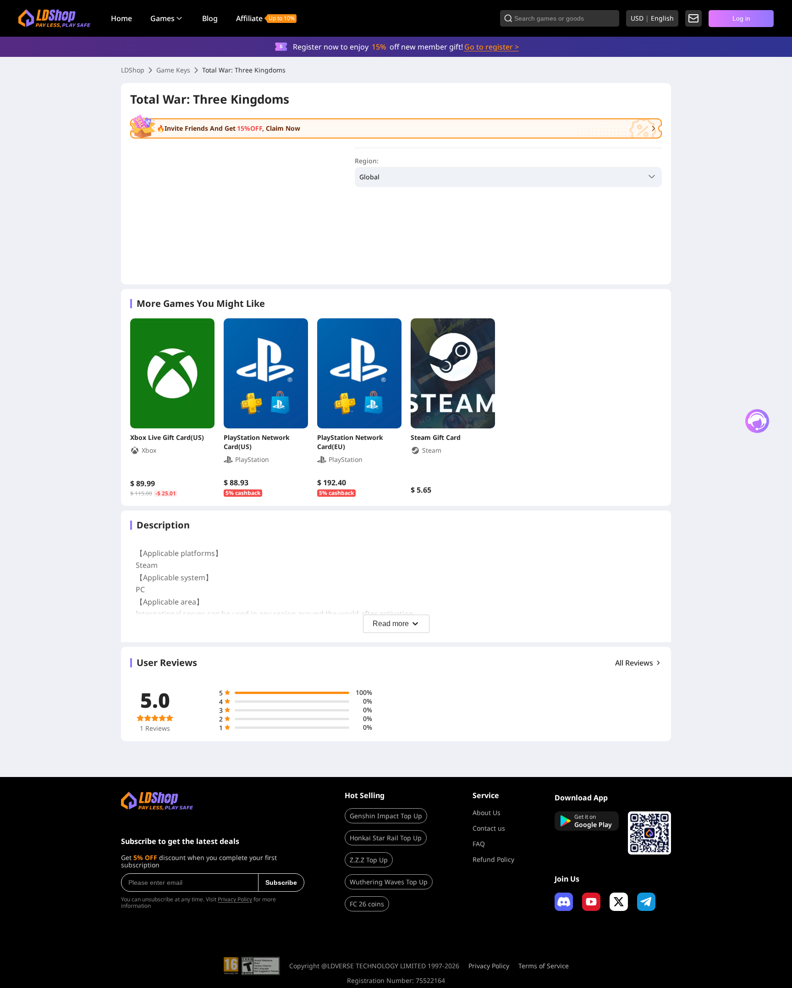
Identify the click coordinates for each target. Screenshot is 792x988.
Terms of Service (543, 966)
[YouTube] (591, 902)
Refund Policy (493, 859)
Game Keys (173, 70)
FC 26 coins (367, 903)
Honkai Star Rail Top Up (386, 837)
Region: (367, 161)
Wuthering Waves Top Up (389, 881)
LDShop (132, 70)
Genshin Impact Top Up (386, 815)
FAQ (479, 843)
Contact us (489, 828)
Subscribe (281, 882)
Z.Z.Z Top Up (369, 859)
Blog (210, 18)
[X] (619, 902)
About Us (486, 812)
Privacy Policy (235, 899)
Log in (741, 18)
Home (121, 18)
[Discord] (564, 902)
